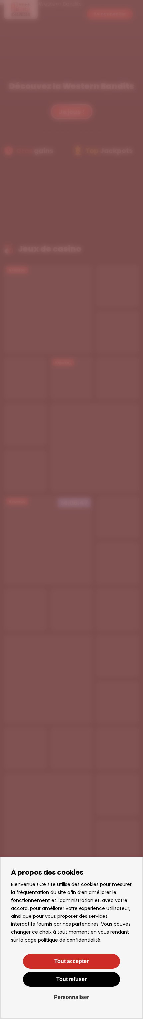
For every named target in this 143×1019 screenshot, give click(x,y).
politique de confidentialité (69, 940)
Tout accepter (71, 961)
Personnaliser (71, 997)
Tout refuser (71, 979)
